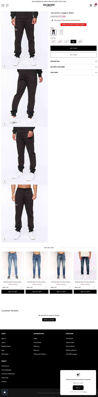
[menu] (2, 5)
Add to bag (73, 48)
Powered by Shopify (55, 393)
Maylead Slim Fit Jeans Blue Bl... (85, 282)
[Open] (4, 392)
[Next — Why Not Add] (94, 268)
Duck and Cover (46, 393)
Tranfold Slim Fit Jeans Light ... (12, 282)
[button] (7, 5)
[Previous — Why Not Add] (4, 268)
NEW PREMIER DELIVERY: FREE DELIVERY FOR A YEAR (49, 1)
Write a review (49, 320)
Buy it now (73, 55)
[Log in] (90, 5)
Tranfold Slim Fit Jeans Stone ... (37, 282)
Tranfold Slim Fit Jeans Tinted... (61, 282)
